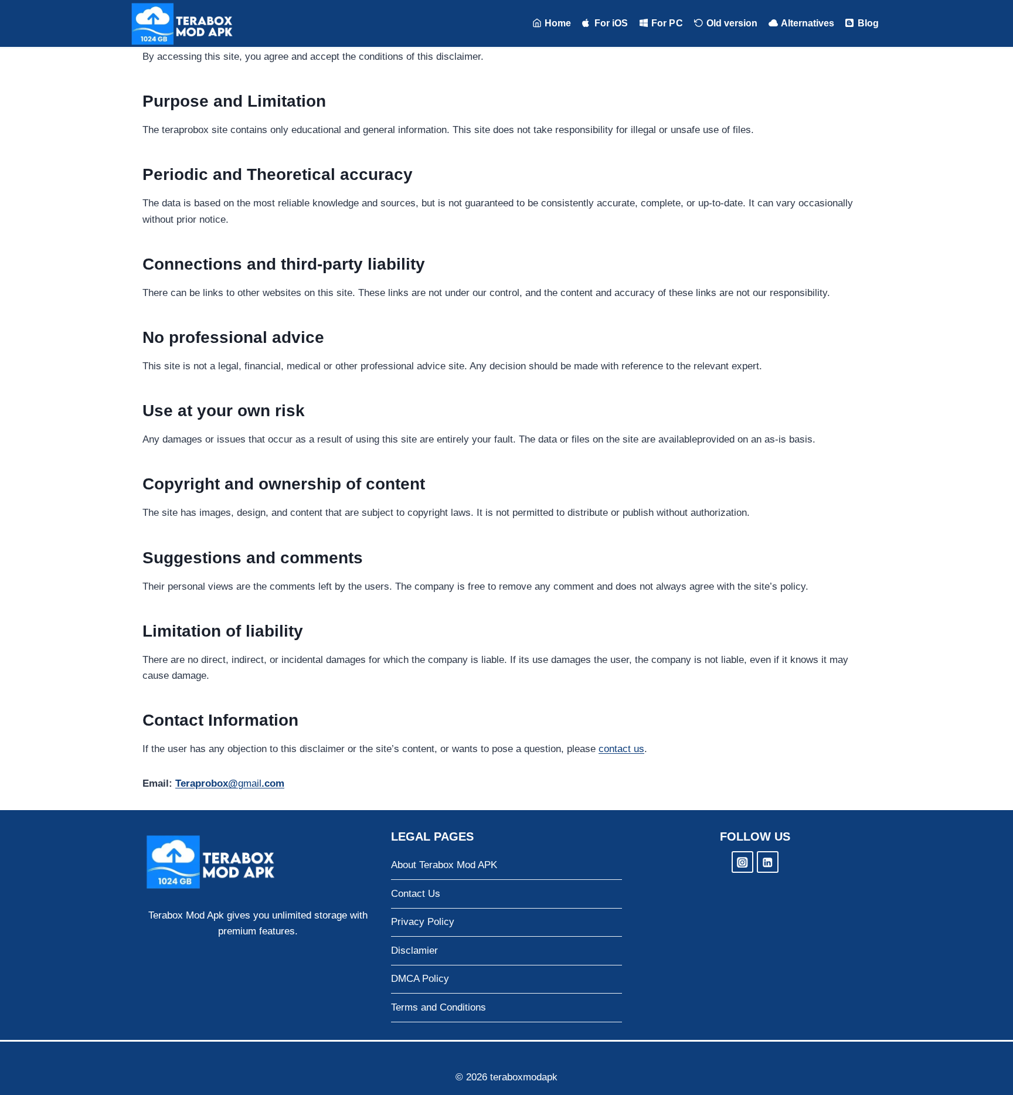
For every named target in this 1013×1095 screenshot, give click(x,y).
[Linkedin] (768, 862)
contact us (621, 748)
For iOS (611, 23)
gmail (229, 783)
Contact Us (415, 893)
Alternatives (807, 23)
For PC (666, 23)
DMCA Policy (420, 978)
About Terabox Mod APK (444, 864)
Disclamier (414, 950)
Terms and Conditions (438, 1007)
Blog (868, 23)
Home (558, 23)
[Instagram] (742, 862)
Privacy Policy (422, 921)
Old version (731, 23)
